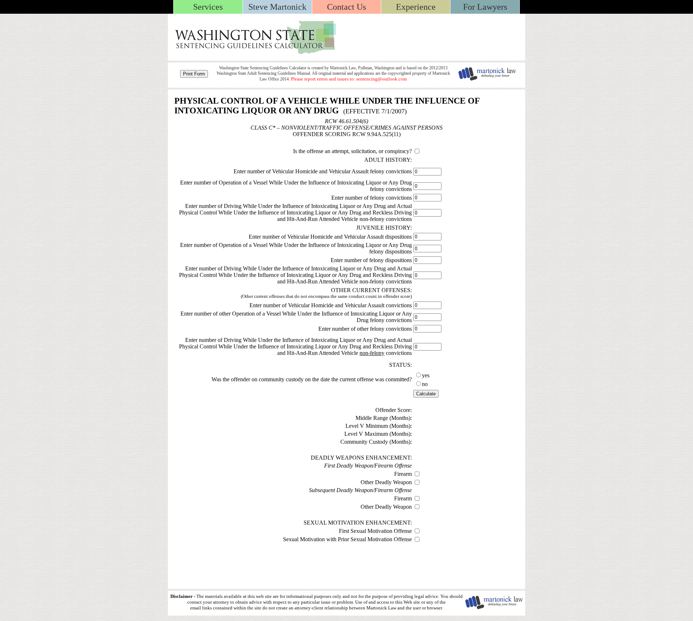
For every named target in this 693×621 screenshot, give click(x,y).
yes (426, 375)
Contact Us (346, 7)
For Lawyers (485, 7)
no (425, 384)
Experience (416, 7)
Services (208, 7)
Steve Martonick (277, 7)
